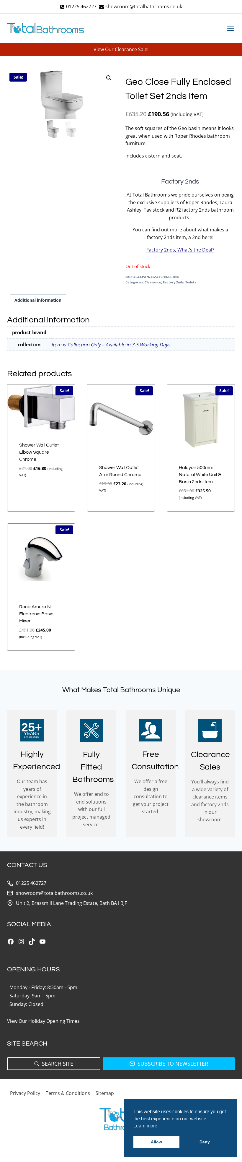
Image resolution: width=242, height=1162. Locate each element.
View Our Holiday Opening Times (43, 1021)
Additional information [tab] (37, 300)
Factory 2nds (173, 282)
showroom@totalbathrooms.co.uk (54, 893)
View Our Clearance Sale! (121, 49)
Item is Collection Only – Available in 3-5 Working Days (110, 344)
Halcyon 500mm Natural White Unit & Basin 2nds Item (200, 474)
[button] (109, 78)
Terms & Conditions (68, 1093)
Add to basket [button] (30, 494)
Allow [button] (156, 1142)
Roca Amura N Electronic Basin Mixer (36, 613)
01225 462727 (31, 883)
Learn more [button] (145, 1125)
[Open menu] (229, 28)
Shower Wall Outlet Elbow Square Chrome (39, 452)
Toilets (190, 282)
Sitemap (105, 1093)
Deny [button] (205, 1142)
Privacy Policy (25, 1093)
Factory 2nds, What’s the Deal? (180, 249)
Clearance (153, 282)
